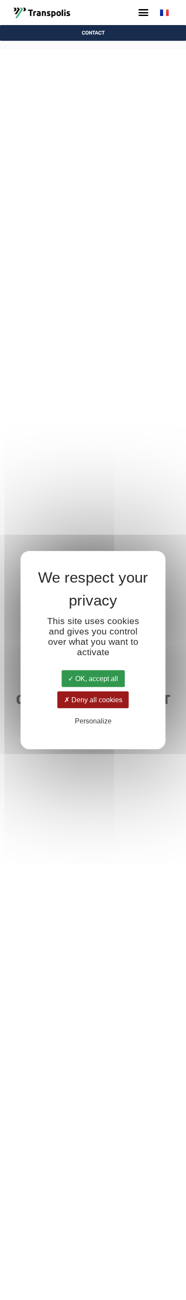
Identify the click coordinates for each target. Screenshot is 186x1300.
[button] (143, 12)
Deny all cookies (96, 700)
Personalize (93, 721)
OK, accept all (96, 678)
